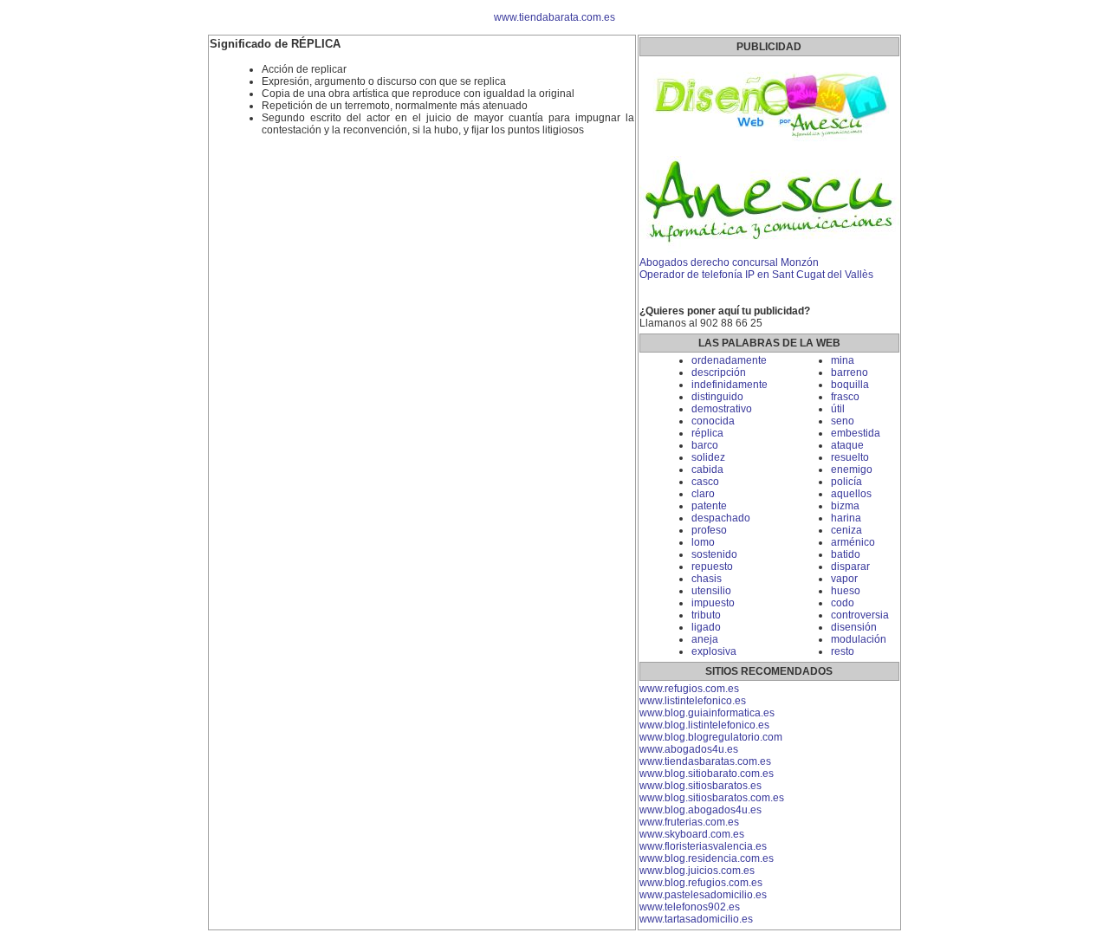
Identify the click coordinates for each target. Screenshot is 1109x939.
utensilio (711, 591)
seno (842, 421)
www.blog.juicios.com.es (697, 871)
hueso (845, 591)
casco (705, 482)
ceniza (846, 530)
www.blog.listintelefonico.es (704, 725)
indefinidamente (729, 385)
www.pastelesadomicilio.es (703, 895)
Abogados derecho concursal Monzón (729, 262)
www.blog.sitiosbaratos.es (700, 786)
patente (709, 506)
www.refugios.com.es (689, 689)
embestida (855, 433)
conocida (713, 421)
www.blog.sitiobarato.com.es (706, 773)
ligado (706, 627)
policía (846, 482)
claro (703, 494)
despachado (720, 518)
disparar (850, 566)
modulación (858, 639)
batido (845, 554)
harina (846, 518)
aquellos (851, 494)
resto (842, 651)
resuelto (850, 457)
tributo (706, 615)
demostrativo (721, 409)
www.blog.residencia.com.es (706, 858)
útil (838, 409)
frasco (845, 397)
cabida (707, 469)
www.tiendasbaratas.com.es (705, 761)
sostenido (714, 554)
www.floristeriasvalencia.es (703, 846)
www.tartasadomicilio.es (696, 919)
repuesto (712, 566)
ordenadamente (729, 360)
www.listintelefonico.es (692, 701)
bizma (845, 506)
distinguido (717, 397)
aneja (704, 639)
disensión (854, 627)
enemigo (851, 469)
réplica (707, 433)
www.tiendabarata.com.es (554, 17)
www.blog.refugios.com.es (700, 883)
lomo (703, 542)
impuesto (713, 603)
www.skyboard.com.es (691, 834)
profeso (709, 530)
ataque (847, 445)
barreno (849, 372)
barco (704, 445)
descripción (718, 372)
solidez (708, 457)
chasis (706, 579)
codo (842, 603)
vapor (844, 579)
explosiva (713, 651)
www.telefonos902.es (689, 907)
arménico (853, 542)
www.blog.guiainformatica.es (707, 713)
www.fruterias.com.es (689, 822)
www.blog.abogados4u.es (700, 810)
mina (842, 360)
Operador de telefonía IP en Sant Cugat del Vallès (756, 275)
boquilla (850, 385)
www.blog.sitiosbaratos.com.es (711, 798)
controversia (860, 615)
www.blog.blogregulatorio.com (710, 737)
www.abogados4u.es (688, 749)
